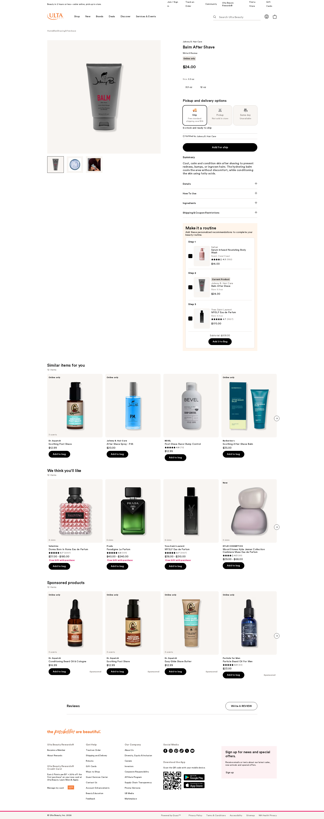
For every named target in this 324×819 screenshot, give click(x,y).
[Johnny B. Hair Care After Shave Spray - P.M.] (133, 412)
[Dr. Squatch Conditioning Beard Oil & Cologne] (75, 629)
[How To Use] (220, 193)
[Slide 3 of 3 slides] (94, 164)
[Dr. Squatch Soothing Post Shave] (75, 412)
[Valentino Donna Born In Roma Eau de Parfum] (75, 520)
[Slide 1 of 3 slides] (55, 164)
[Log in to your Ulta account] (267, 16)
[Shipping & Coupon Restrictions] (220, 213)
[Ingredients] (220, 203)
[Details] (220, 184)
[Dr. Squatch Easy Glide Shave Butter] (191, 629)
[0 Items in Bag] (275, 16)
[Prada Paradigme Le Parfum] (133, 520)
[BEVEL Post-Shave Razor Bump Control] (191, 413)
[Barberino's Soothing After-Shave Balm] (249, 412)
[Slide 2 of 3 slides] (75, 164)
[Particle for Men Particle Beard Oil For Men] (249, 630)
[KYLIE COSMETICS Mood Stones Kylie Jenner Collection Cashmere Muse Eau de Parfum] (249, 520)
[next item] (276, 418)
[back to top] (314, 809)
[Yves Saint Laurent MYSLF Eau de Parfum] (191, 520)
